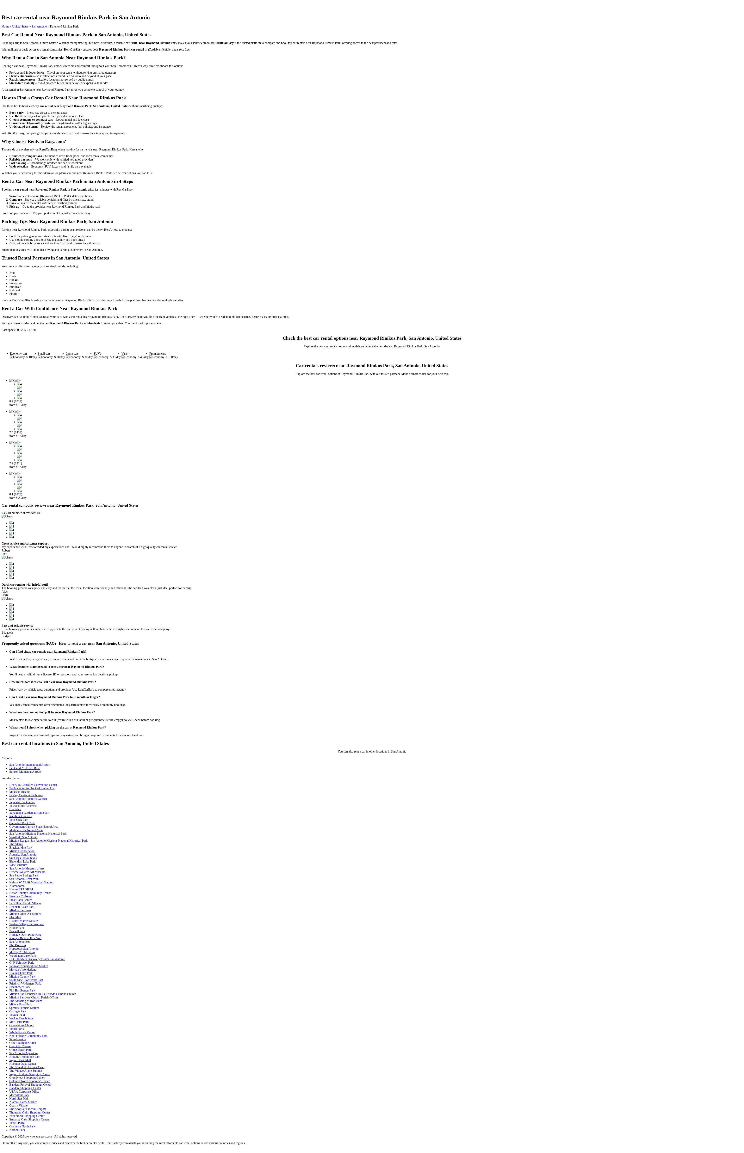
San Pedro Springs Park (23, 875)
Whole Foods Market (22, 1032)
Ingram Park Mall (20, 1060)
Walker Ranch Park (21, 1018)
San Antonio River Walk (24, 879)
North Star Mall (18, 1098)
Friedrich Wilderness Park (25, 983)
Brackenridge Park (20, 847)
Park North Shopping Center (26, 1116)
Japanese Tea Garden (22, 802)
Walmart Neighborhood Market (28, 966)
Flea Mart (15, 917)
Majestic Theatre (19, 791)
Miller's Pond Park (20, 1004)
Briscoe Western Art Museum (27, 872)
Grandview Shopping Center (27, 1077)
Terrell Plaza (17, 1123)
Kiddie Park (16, 927)
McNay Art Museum (22, 952)
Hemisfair (15, 809)
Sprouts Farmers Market (24, 1008)
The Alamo (16, 844)
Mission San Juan (20, 910)
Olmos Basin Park (20, 1049)
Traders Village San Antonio (26, 924)
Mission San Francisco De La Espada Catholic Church (42, 994)
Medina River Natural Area (26, 830)
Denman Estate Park (21, 906)
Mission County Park (22, 976)
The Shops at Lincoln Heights (27, 1109)
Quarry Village (18, 1105)
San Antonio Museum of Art (26, 868)
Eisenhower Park (19, 987)
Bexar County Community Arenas (30, 892)
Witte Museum (18, 865)
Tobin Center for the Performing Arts (31, 788)
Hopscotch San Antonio (24, 948)
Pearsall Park (17, 931)
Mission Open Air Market (25, 913)
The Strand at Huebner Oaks (26, 1067)
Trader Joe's (16, 1028)
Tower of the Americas (23, 805)
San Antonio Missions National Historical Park (37, 833)
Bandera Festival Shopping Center (30, 1084)
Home (5, 26)
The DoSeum (17, 945)
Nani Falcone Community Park (28, 1035)
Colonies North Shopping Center (29, 1081)
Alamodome (16, 886)
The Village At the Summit (25, 1070)
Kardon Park (17, 1130)
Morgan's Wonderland (22, 969)
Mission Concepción (21, 851)
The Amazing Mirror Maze (25, 1001)
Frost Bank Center (20, 899)
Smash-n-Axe (17, 1039)
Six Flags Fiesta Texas (23, 858)
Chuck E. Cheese (20, 1046)
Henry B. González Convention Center (33, 784)
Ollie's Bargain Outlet (22, 1042)
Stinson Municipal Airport (25, 771)
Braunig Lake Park (21, 973)
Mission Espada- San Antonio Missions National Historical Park (48, 840)
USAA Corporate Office (24, 1091)
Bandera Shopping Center (25, 1088)
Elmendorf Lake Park (22, 861)
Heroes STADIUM (21, 889)
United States (20, 26)
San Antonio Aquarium (23, 1053)
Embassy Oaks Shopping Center (29, 1119)
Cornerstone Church (21, 1025)
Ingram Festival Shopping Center (29, 1074)
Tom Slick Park (18, 819)
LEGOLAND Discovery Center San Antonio (37, 959)
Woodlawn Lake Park (22, 955)
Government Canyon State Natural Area (33, 826)
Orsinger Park (17, 1011)
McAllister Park (19, 1021)
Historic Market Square (23, 920)
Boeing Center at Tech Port (26, 795)
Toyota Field (17, 1014)
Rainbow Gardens (20, 816)
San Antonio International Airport (29, 764)
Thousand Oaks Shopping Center (29, 1112)
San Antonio (39, 26)
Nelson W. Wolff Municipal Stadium (31, 882)
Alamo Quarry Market (23, 1102)
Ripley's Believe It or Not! (25, 938)
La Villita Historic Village (25, 903)
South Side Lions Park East (26, 980)
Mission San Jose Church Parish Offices (33, 997)
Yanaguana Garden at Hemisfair (28, 812)
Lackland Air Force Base (24, 768)
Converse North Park (22, 1126)
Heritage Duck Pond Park (25, 934)
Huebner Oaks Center (22, 1063)
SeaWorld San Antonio (23, 837)
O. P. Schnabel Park (21, 962)
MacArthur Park (19, 1095)
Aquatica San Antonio (22, 854)
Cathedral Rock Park (22, 823)
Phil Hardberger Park (22, 990)
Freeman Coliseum (20, 896)
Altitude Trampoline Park (24, 1056)
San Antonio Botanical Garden (28, 798)
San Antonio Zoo (19, 941)
